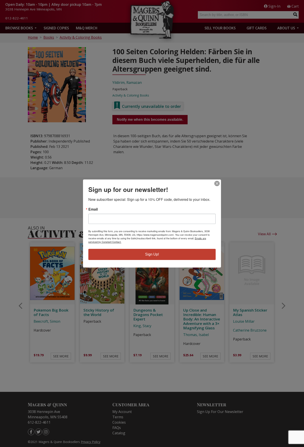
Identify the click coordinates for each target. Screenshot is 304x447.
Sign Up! (152, 254)
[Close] (217, 183)
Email (93, 209)
